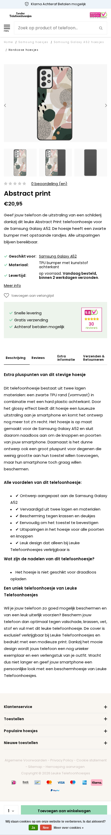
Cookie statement (91, 760)
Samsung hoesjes (33, 42)
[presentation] (5, 105)
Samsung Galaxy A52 (58, 256)
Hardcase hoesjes (23, 50)
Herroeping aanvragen (65, 766)
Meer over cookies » (69, 828)
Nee (46, 828)
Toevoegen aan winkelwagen (64, 811)
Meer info (12, 285)
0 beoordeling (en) (49, 184)
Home (8, 42)
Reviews (38, 357)
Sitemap (35, 766)
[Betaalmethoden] (14, 782)
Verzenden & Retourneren (94, 358)
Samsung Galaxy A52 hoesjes (79, 42)
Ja (33, 828)
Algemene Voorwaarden (26, 760)
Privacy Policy (61, 760)
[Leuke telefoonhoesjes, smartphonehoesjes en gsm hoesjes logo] (20, 14)
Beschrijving (16, 357)
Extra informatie (66, 358)
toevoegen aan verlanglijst (33, 295)
